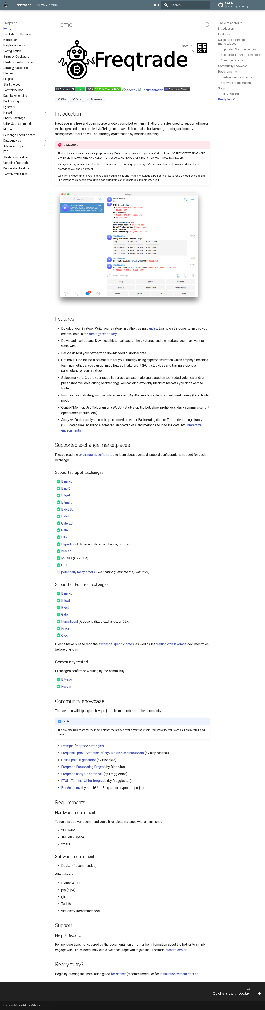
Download (96, 99)
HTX (64, 537)
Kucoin (66, 686)
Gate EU (67, 523)
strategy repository (103, 334)
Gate (64, 530)
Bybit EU (67, 509)
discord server (175, 950)
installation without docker (179, 974)
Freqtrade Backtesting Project (83, 767)
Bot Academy (71, 788)
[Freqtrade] (6, 5)
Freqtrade (10, 23)
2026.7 (47, 5)
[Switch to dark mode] (156, 5)
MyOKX (66, 558)
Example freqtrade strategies (82, 746)
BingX (65, 488)
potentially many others (78, 572)
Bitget (65, 495)
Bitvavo (66, 679)
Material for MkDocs (28, 1005)
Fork (78, 99)
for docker (118, 974)
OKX (64, 565)
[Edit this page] (207, 24)
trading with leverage (171, 644)
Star (63, 99)
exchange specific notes (96, 455)
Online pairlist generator (78, 760)
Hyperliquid (69, 544)
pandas (152, 328)
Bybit (65, 516)
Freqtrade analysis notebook (82, 774)
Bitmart (66, 502)
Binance (67, 481)
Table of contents (230, 23)
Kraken (66, 551)
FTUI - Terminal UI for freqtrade (83, 781)
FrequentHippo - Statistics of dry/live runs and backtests (102, 753)
